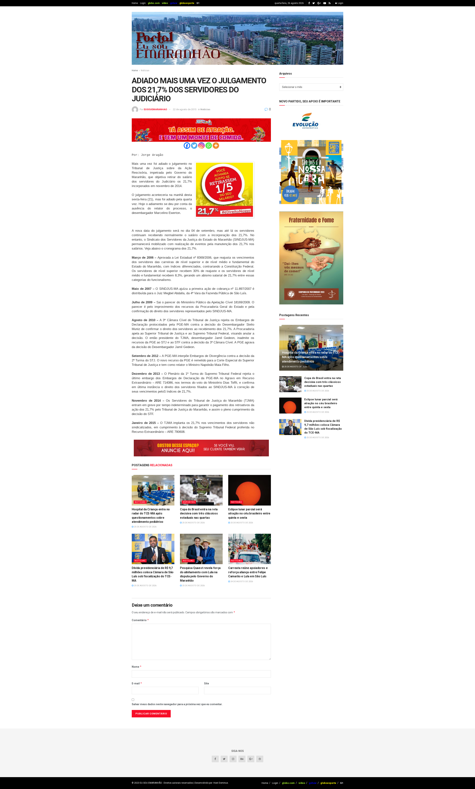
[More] (216, 145)
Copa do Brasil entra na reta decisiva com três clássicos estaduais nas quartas (199, 513)
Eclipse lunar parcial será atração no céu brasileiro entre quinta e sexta (249, 513)
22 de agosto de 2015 (184, 109)
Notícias (145, 70)
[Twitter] (194, 145)
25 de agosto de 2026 (144, 527)
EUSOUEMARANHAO (155, 109)
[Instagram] (201, 145)
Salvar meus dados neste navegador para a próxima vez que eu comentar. (177, 704)
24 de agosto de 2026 (241, 581)
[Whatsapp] (208, 145)
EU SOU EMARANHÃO (151, 783)
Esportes (189, 502)
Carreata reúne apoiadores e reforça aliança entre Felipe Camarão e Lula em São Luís (248, 572)
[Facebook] (187, 145)
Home (135, 3)
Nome (137, 666)
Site (206, 683)
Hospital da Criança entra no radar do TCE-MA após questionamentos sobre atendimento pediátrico (311, 357)
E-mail (137, 683)
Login (143, 3)
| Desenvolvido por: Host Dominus (210, 783)
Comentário (140, 620)
